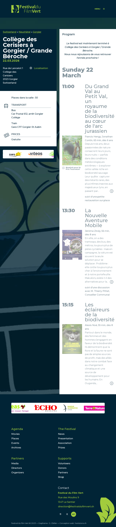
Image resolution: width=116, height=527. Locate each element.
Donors (62, 468)
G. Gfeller (53, 523)
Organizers (17, 472)
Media (15, 463)
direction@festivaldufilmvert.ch (76, 506)
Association (65, 443)
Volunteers (64, 463)
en (73, 514)
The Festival (67, 429)
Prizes (61, 447)
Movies (15, 434)
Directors (16, 468)
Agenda (17, 429)
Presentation (65, 438)
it (67, 514)
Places (15, 438)
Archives (16, 447)
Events (15, 443)
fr (60, 514)
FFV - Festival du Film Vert (26, 9)
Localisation (41, 68)
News (61, 434)
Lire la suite (88, 164)
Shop (61, 477)
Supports (64, 458)
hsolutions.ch (80, 523)
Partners (17, 458)
